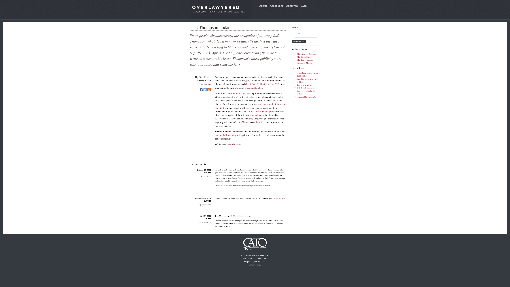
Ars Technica (244, 122)
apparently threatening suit (227, 135)
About (263, 6)
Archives (292, 6)
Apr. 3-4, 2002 (272, 84)
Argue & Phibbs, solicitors (307, 97)
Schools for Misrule (304, 63)
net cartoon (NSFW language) (258, 111)
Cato (303, 6)
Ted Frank (205, 77)
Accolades (277, 6)
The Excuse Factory (304, 57)
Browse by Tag (298, 41)
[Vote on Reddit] (209, 90)
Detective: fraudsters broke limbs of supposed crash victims (307, 90)
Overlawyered (206, 222)
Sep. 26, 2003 (258, 84)
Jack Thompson (234, 144)
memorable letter (254, 87)
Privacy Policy (255, 264)
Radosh (259, 122)
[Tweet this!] (205, 90)
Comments (206, 85)
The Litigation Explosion (306, 54)
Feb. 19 (247, 84)
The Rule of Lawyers (305, 60)
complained (256, 115)
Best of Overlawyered (305, 85)
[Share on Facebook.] (201, 90)
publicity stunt (239, 93)
